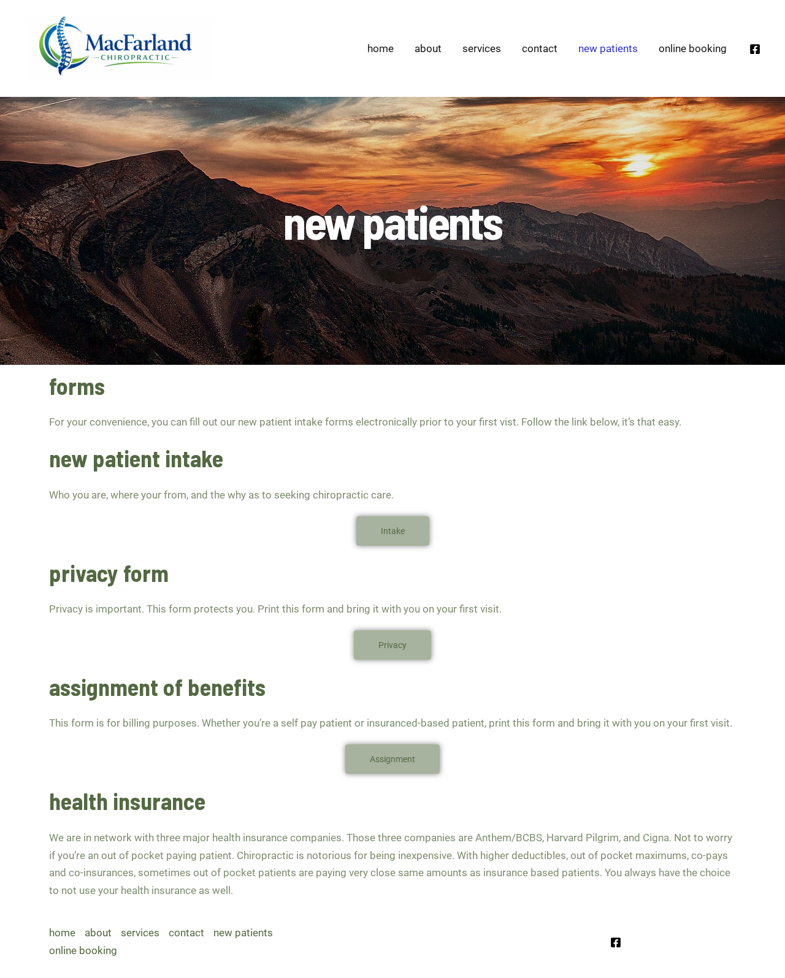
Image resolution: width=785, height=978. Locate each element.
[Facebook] (754, 49)
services (481, 48)
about (428, 48)
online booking (693, 48)
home (380, 48)
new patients (608, 48)
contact (539, 48)
